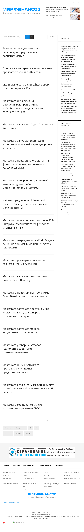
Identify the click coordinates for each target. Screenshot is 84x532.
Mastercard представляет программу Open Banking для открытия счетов (26, 294)
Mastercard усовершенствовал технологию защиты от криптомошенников (22, 348)
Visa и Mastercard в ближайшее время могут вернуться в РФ (27, 86)
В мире (25, 475)
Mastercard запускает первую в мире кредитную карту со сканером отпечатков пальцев (26, 312)
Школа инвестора (50, 478)
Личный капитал (49, 481)
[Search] (78, 2)
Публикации (28, 465)
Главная (6, 465)
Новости (16, 465)
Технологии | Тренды (71, 472)
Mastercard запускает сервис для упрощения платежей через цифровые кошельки (27, 144)
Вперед (18, 433)
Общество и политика (30, 472)
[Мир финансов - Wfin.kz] (21, 11)
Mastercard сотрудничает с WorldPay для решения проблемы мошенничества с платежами (28, 243)
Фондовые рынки (29, 481)
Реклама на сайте (44, 465)
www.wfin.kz (49, 516)
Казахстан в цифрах (70, 484)
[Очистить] (32, 37)
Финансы (6, 475)
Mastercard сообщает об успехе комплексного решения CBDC (22, 406)
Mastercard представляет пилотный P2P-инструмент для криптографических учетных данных (28, 223)
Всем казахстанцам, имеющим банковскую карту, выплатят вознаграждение (22, 52)
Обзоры (46, 475)
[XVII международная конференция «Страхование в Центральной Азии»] (42, 452)
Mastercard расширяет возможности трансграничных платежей (26, 262)
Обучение (59, 465)
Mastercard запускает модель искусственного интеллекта (21, 330)
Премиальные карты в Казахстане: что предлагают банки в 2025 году (27, 70)
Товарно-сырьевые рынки (29, 485)
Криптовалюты (28, 478)
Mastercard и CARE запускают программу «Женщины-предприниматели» (21, 368)
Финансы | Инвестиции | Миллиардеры (52, 485)
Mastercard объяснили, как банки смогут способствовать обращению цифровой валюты (28, 388)
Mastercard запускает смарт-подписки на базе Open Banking (27, 278)
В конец (28, 433)
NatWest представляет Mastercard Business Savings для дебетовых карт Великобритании (26, 203)
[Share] (73, 2)
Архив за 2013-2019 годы (11, 502)
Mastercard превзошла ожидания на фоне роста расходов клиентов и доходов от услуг (26, 164)
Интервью (67, 475)
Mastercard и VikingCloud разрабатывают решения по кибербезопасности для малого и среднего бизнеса (24, 106)
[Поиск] (27, 37)
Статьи (46, 472)
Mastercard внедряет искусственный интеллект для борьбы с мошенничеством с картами (25, 184)
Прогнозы (67, 481)
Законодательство (9, 472)
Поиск (25, 489)
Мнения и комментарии (72, 478)
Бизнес (5, 481)
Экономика (6, 478)
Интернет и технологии (10, 484)
